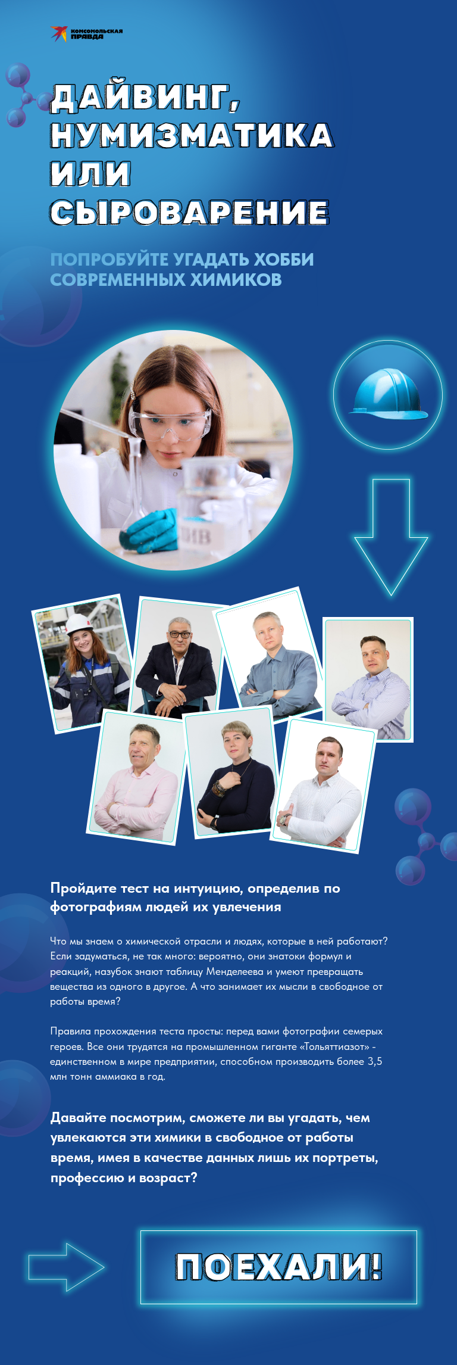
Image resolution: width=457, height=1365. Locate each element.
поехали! (279, 1267)
